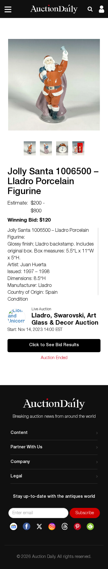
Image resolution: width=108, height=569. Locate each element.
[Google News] (13, 526)
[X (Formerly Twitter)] (39, 526)
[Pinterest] (77, 526)
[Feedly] (90, 526)
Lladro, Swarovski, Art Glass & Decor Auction (65, 319)
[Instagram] (52, 526)
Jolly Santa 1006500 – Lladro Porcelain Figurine (53, 182)
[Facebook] (26, 526)
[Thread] (64, 526)
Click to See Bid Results (54, 345)
